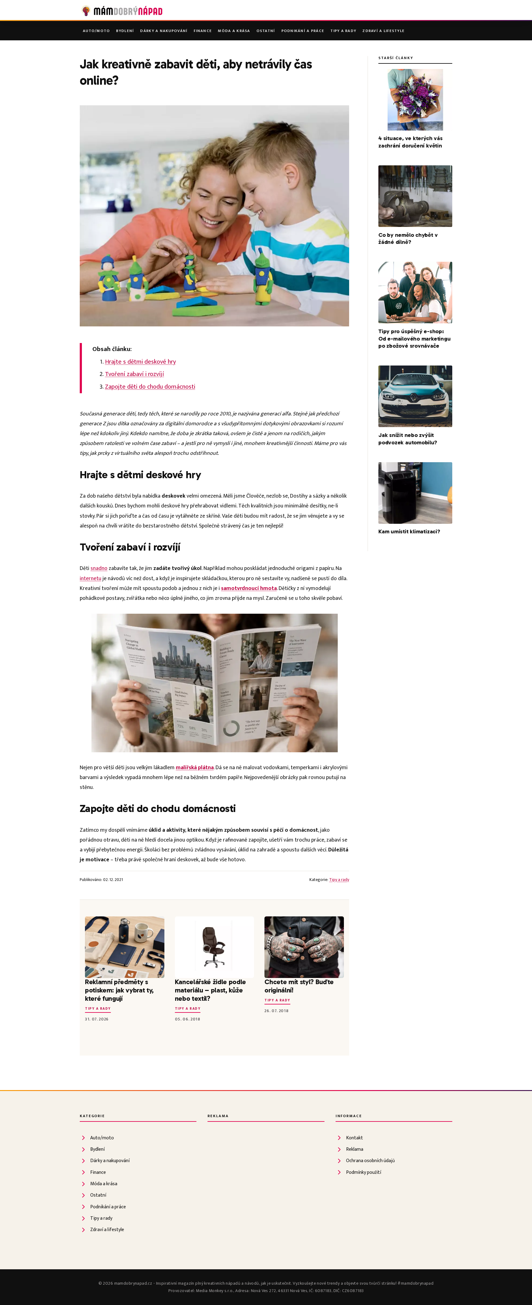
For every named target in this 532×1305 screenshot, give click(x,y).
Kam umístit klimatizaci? (409, 531)
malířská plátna (195, 767)
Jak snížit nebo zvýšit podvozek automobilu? (407, 439)
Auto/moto (96, 31)
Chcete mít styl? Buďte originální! (299, 986)
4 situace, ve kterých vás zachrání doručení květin (410, 142)
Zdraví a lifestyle (383, 31)
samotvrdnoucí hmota (249, 588)
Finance (203, 31)
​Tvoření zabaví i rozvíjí (134, 374)
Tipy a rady (343, 31)
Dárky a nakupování (163, 31)
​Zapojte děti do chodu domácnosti (150, 387)
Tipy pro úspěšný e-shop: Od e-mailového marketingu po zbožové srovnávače (414, 338)
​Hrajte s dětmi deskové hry (140, 362)
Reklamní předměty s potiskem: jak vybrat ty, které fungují (119, 990)
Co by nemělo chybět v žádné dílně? (407, 239)
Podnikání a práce (302, 31)
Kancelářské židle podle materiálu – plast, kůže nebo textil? (210, 990)
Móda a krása (234, 31)
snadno (99, 568)
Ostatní (265, 31)
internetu (90, 578)
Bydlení (125, 31)
